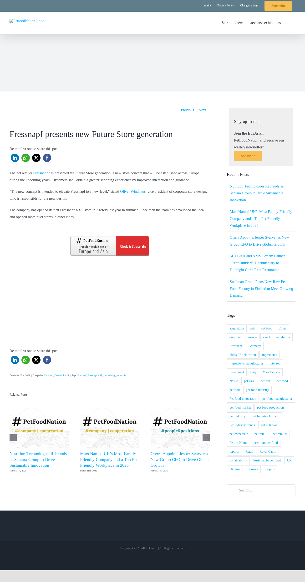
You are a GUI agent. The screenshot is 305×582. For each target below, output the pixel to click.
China (282, 328)
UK (289, 460)
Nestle (233, 381)
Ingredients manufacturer (246, 363)
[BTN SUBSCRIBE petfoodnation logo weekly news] (109, 237)
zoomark (252, 469)
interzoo (274, 363)
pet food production (270, 407)
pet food (282, 381)
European (48, 375)
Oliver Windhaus (133, 191)
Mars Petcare (271, 372)
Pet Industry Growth (265, 416)
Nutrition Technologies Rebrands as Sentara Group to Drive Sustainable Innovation (38, 459)
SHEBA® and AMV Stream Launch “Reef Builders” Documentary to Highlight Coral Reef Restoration (257, 263)
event (266, 337)
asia (252, 328)
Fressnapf (40, 173)
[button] (288, 23)
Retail (66, 375)
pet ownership (238, 434)
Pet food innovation (242, 398)
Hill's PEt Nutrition (242, 355)
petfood (234, 390)
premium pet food (266, 443)
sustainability (238, 460)
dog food (235, 337)
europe (252, 337)
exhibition (283, 337)
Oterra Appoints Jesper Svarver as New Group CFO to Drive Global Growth (180, 459)
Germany (255, 346)
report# (234, 451)
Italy (253, 372)
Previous (187, 110)
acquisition (236, 328)
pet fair (265, 381)
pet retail (260, 434)
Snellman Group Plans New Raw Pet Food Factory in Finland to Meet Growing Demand (261, 289)
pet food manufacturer (277, 398)
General (58, 375)
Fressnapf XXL (95, 375)
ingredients (269, 355)
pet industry (109, 375)
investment (236, 372)
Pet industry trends (242, 425)
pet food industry (257, 390)
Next (202, 110)
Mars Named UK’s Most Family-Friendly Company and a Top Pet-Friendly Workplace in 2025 (109, 459)
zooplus (269, 469)
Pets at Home (238, 443)
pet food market (240, 407)
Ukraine (234, 469)
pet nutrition (269, 425)
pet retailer (122, 375)
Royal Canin (267, 451)
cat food (266, 328)
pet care (249, 381)
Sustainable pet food (267, 460)
